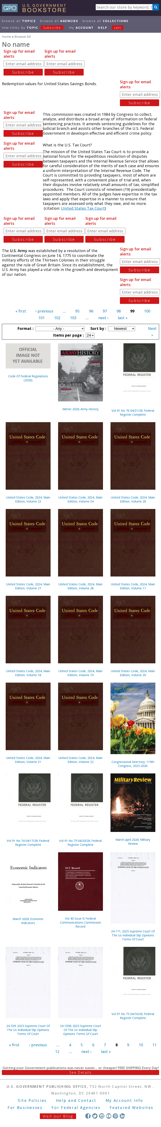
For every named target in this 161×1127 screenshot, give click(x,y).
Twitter (94, 1116)
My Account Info (124, 1100)
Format (24, 328)
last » (122, 317)
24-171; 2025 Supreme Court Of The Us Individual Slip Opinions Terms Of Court (133, 935)
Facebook (88, 1116)
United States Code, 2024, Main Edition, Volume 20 (133, 673)
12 (57, 1051)
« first (21, 311)
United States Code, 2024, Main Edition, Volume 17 (133, 586)
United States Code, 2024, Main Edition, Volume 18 (28, 673)
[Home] (36, 10)
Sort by (97, 328)
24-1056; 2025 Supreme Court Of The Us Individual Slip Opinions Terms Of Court (80, 1030)
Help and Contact (76, 1100)
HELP (102, 28)
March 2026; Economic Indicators (28, 921)
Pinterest (115, 1116)
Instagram (101, 1116)
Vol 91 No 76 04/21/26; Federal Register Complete (133, 412)
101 (41, 317)
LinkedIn (122, 1116)
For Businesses (25, 1107)
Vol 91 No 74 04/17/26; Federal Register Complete (28, 843)
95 (77, 311)
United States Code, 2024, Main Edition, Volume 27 (28, 586)
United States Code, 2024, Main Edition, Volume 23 (28, 499)
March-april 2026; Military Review (133, 842)
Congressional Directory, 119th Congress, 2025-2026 (133, 764)
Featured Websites (131, 1107)
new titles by (31, 28)
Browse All (19, 21)
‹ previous (44, 311)
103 (73, 317)
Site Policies (32, 1100)
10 (141, 1044)
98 (119, 311)
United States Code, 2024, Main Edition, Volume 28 (80, 586)
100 (147, 311)
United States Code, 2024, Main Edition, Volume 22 (80, 760)
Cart (117, 28)
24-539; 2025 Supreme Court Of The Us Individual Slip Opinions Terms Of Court (28, 1030)
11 (154, 1044)
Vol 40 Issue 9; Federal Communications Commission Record (80, 922)
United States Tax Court (83, 208)
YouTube (108, 1116)
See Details (80, 1072)
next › (103, 317)
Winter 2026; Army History (80, 409)
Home (6, 36)
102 (57, 317)
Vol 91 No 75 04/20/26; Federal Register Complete (80, 843)
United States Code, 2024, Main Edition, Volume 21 (28, 760)
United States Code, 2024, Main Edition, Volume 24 (80, 499)
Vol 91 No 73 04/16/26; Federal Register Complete (133, 1016)
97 (105, 311)
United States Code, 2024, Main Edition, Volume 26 (133, 499)
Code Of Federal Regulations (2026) (28, 378)
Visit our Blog (58, 1116)
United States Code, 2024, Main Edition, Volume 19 (80, 673)
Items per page (68, 335)
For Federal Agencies (76, 1107)
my (81, 28)
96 (91, 311)
